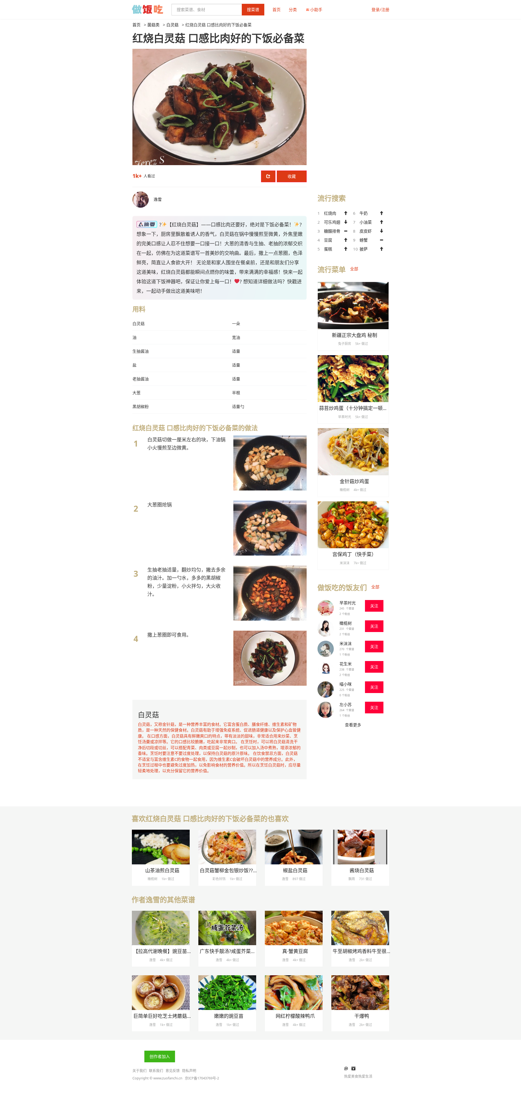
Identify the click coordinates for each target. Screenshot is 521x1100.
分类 (293, 9)
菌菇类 (153, 24)
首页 (276, 9)
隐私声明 (189, 1070)
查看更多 (353, 724)
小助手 (316, 9)
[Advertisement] (353, 103)
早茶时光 (347, 602)
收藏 (292, 176)
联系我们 (156, 1070)
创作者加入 (160, 1056)
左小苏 (345, 704)
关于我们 (139, 1070)
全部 (354, 268)
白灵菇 (172, 24)
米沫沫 (345, 643)
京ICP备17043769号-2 (202, 1078)
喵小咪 (345, 684)
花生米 (345, 663)
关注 (374, 605)
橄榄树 (345, 623)
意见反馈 (173, 1070)
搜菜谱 (253, 9)
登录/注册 (380, 9)
